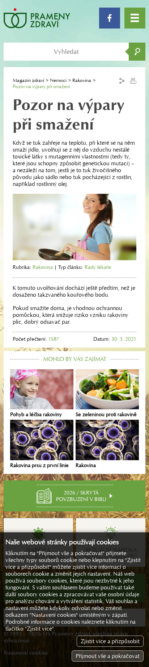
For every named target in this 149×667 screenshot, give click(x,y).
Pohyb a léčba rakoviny (36, 414)
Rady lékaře (98, 267)
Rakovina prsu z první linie (39, 465)
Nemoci (58, 80)
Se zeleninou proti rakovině (106, 414)
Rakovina (81, 80)
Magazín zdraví (28, 80)
